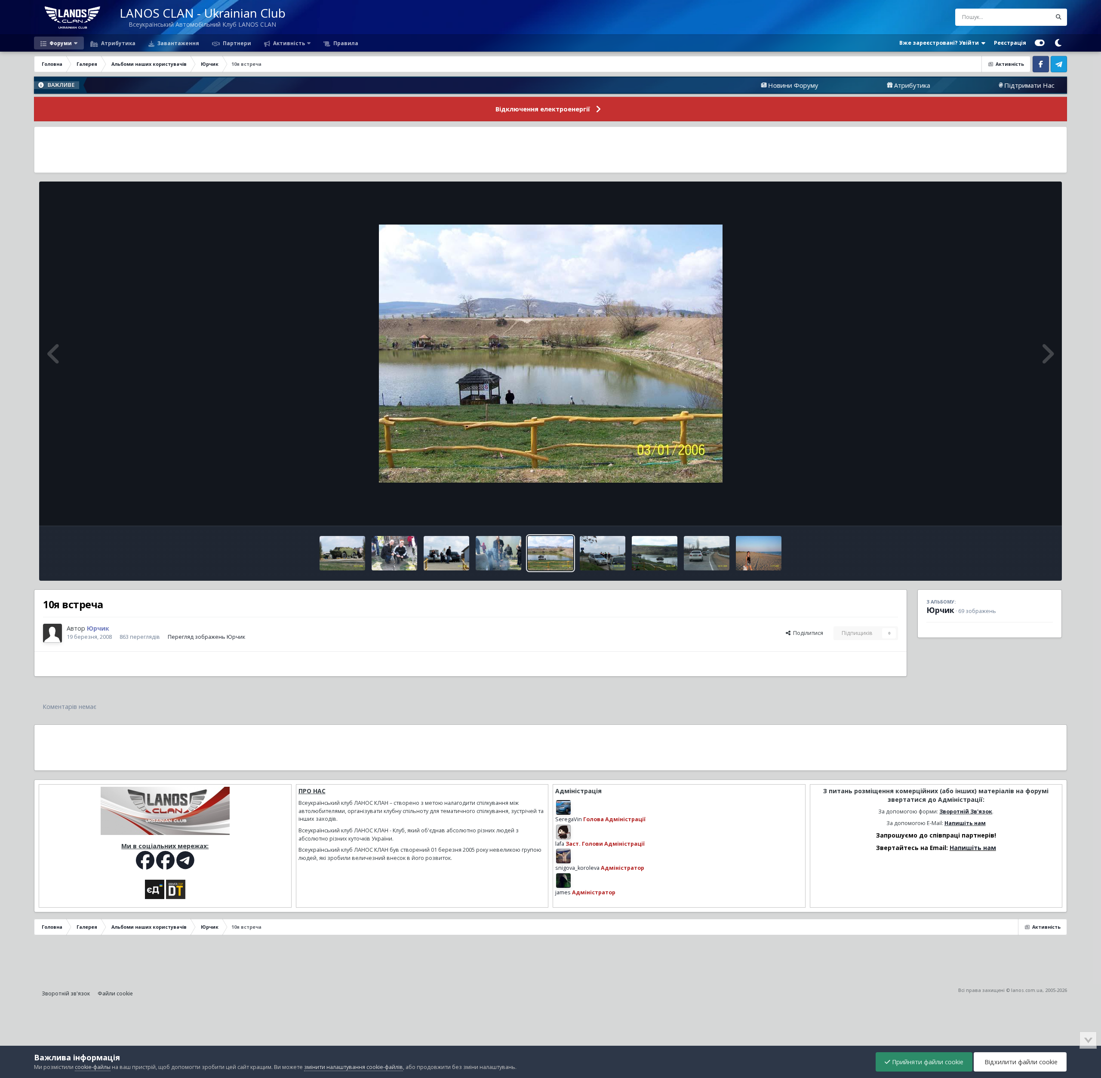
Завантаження (177, 43)
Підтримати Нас (965, 85)
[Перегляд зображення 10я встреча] (342, 553)
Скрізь (1031, 17)
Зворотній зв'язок (66, 993)
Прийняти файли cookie (926, 1062)
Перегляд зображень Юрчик (206, 637)
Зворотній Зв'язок (965, 811)
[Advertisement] (550, 149)
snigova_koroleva (577, 868)
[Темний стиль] (1058, 43)
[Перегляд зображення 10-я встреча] (654, 553)
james (563, 892)
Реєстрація (1010, 42)
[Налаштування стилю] (1039, 43)
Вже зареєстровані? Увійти (940, 42)
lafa (559, 843)
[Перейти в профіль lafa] (563, 832)
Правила (345, 43)
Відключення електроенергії (542, 109)
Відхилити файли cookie (1020, 1062)
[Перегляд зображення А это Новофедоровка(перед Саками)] (758, 553)
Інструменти (1026, 510)
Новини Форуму (729, 85)
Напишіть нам (965, 823)
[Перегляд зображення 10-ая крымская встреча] (706, 553)
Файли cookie (115, 993)
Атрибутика (117, 43)
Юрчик (940, 610)
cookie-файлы (93, 1067)
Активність (288, 43)
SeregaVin (568, 819)
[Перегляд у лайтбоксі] (551, 354)
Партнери (236, 43)
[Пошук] (1058, 17)
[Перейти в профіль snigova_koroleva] (563, 856)
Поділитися (806, 633)
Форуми (60, 43)
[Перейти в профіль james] (563, 880)
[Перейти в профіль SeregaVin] (563, 807)
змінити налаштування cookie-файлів (353, 1067)
